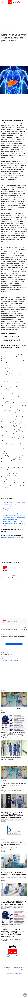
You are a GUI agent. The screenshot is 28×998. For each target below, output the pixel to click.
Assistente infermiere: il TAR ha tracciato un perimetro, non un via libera (12, 710)
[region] (14, 15)
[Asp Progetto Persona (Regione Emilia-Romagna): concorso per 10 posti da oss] (14, 831)
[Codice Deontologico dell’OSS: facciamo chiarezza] (14, 748)
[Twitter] (9, 118)
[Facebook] (2, 118)
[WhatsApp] (7, 118)
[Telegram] (5, 118)
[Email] (12, 118)
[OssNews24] (13, 2)
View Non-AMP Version (18, 973)
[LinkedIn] (4, 118)
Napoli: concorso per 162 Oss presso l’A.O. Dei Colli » (14, 630)
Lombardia (15, 660)
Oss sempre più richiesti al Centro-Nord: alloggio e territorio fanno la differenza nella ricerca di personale (14, 509)
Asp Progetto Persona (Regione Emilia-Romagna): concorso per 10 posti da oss (13, 844)
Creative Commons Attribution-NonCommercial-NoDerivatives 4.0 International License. (12, 580)
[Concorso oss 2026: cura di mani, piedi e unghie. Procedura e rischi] (14, 861)
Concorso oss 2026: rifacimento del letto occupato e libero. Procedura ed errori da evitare (14, 523)
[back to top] (25, 995)
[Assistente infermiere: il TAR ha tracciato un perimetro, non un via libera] (14, 699)
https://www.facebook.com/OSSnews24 (12, 537)
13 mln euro (4, 660)
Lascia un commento (14, 643)
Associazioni (10, 29)
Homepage (3, 29)
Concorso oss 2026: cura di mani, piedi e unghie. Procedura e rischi (13, 874)
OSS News (3, 809)
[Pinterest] (10, 118)
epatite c (10, 660)
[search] (26, 2)
